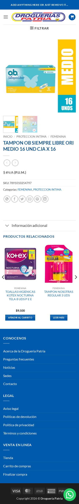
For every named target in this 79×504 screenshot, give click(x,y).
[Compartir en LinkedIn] (45, 198)
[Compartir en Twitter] (22, 198)
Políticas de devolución (19, 417)
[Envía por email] (29, 198)
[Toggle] (7, 226)
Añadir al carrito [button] (20, 317)
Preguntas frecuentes (18, 359)
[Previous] (10, 76)
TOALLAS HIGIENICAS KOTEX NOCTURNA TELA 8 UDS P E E (20, 295)
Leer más (58, 317)
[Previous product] (15, 162)
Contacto (10, 384)
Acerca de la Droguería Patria (24, 351)
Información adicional (29, 225)
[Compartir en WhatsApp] (7, 198)
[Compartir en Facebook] (14, 198)
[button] (5, 17)
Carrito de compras (17, 466)
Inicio (7, 136)
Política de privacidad (18, 425)
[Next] (69, 76)
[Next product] (7, 162)
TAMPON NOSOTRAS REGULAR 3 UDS (58, 293)
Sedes (7, 376)
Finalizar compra (15, 474)
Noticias (9, 367)
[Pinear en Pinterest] (37, 198)
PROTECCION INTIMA (31, 136)
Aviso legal (11, 408)
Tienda (8, 458)
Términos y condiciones (20, 433)
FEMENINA (58, 136)
